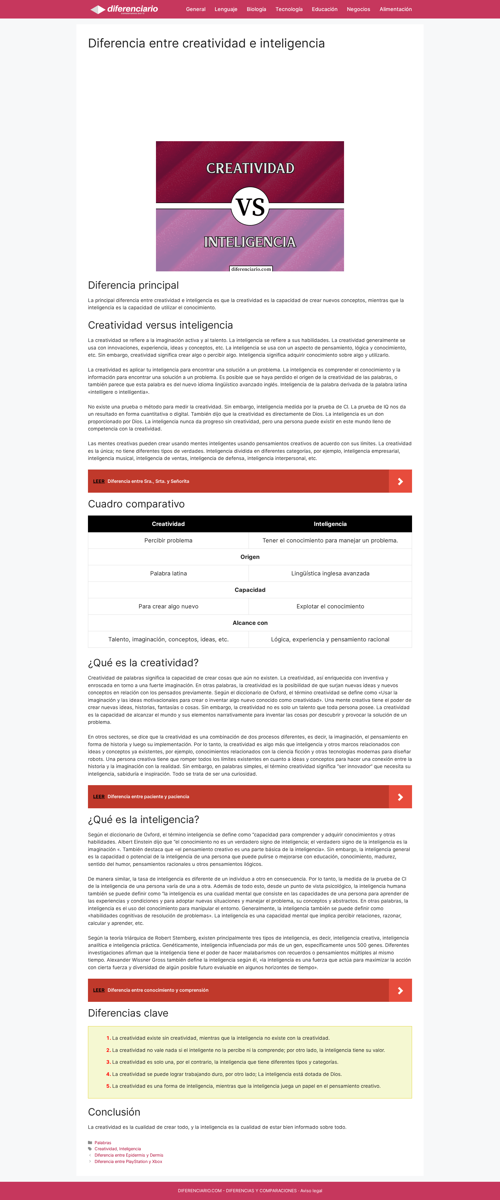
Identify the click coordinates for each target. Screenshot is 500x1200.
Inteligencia (130, 1148)
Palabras (103, 1142)
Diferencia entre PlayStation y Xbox (128, 1161)
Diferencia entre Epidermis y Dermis (129, 1155)
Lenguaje (226, 9)
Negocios (358, 9)
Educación (325, 9)
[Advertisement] (250, 90)
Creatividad (106, 1148)
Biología (256, 9)
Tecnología (289, 9)
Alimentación (396, 9)
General (195, 9)
